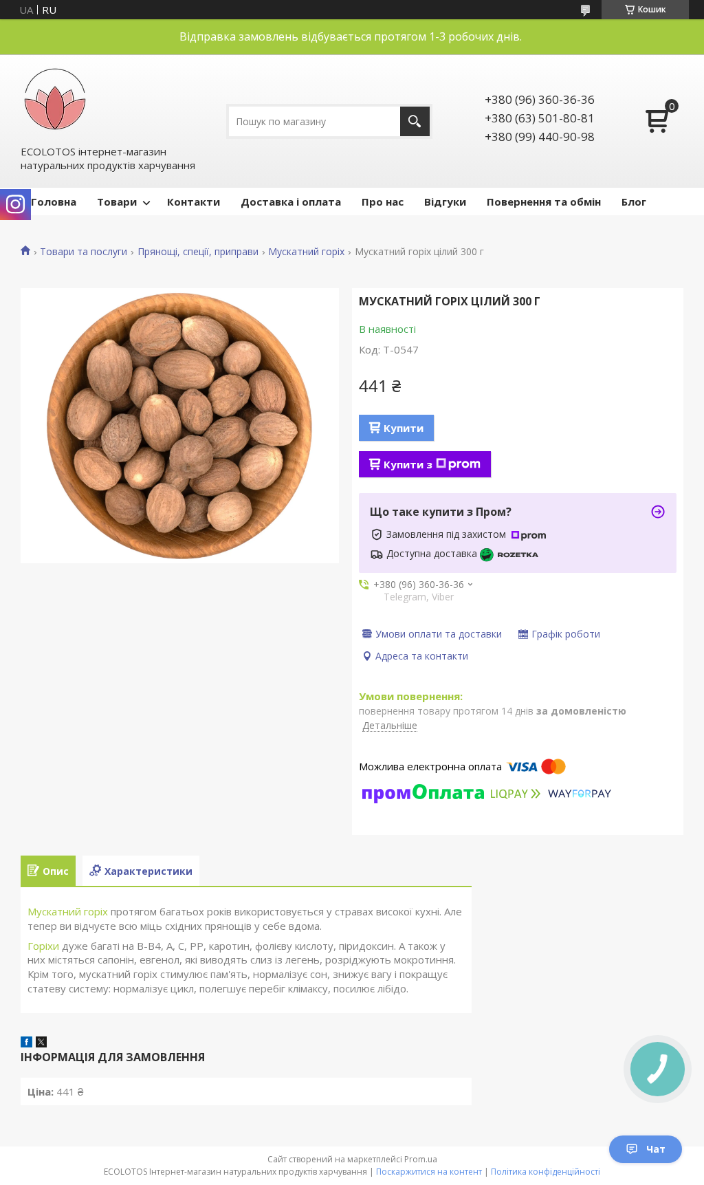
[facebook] (26, 1043)
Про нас (383, 201)
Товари (117, 201)
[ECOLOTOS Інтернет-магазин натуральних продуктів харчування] (55, 99)
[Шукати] (415, 121)
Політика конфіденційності (545, 1171)
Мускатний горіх (306, 252)
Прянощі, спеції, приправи (198, 252)
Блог (634, 201)
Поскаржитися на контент (429, 1171)
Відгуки (445, 201)
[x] (41, 1043)
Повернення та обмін (544, 201)
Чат (656, 1148)
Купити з (408, 464)
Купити (404, 428)
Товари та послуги (83, 252)
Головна (53, 201)
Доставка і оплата (291, 201)
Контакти (193, 201)
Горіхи (43, 946)
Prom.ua (420, 1159)
